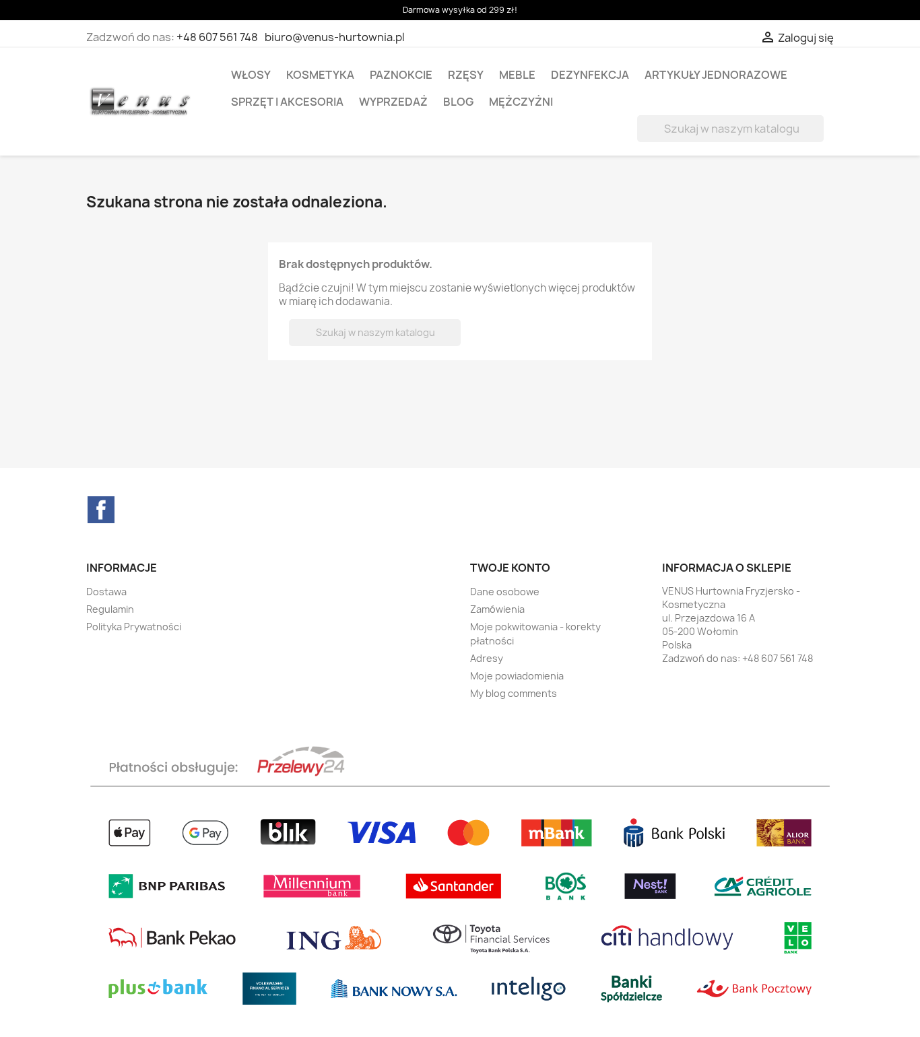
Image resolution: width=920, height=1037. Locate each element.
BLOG (458, 101)
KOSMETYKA (320, 74)
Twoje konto (510, 567)
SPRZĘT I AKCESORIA (287, 101)
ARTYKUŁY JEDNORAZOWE (716, 74)
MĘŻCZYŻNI (521, 101)
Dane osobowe (504, 591)
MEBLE (517, 74)
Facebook (101, 509)
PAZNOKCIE (401, 74)
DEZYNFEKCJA (590, 74)
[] (818, 138)
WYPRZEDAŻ (393, 101)
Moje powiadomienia (517, 675)
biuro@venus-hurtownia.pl (335, 37)
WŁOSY (251, 74)
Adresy (486, 658)
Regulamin (110, 609)
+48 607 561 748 (217, 37)
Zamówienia (497, 609)
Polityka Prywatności (133, 626)
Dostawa (106, 591)
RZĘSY (466, 74)
